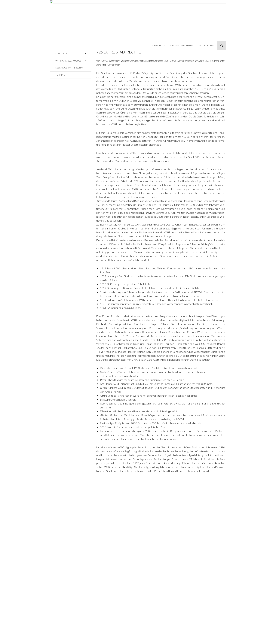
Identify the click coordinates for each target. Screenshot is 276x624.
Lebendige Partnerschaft (69, 67)
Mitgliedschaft (206, 45)
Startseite (61, 53)
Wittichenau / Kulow (68, 60)
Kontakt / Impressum (181, 45)
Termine (60, 75)
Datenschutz (157, 45)
